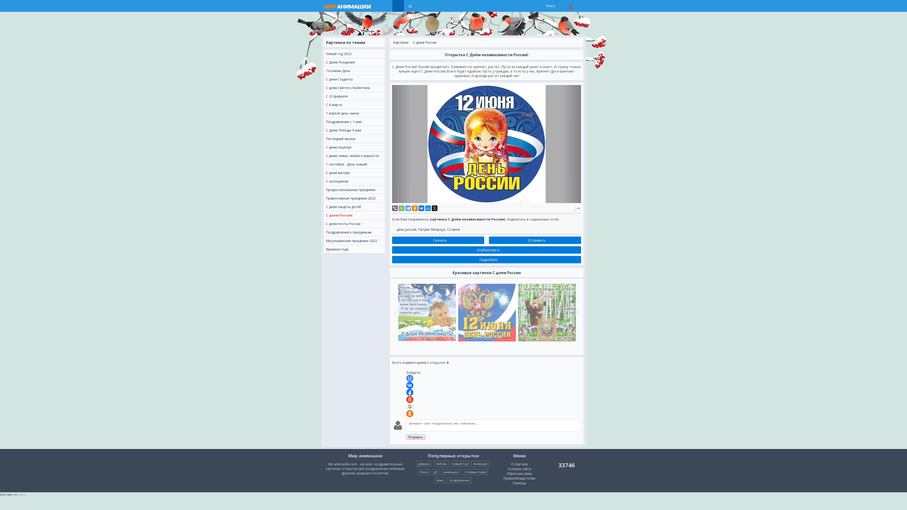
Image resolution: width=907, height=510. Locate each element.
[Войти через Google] (409, 406)
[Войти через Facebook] (409, 392)
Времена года (337, 249)
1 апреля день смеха (342, 113)
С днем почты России (343, 223)
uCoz (22, 494)
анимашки (450, 472)
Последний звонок (341, 138)
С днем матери (338, 172)
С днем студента (339, 79)
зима (439, 480)
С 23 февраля (337, 96)
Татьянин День (338, 70)
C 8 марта (334, 104)
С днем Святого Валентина (348, 87)
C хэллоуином (337, 181)
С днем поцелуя (338, 147)
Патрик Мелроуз (431, 229)
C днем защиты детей (343, 206)
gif (435, 472)
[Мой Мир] (428, 208)
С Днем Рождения (340, 62)
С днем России (339, 215)
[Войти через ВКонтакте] (409, 385)
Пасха (424, 472)
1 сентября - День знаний (346, 164)
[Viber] (395, 208)
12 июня (453, 229)
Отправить (415, 437)
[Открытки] (386, 6)
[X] (434, 208)
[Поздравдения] (422, 6)
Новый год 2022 (338, 53)
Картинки (400, 42)
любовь (441, 464)
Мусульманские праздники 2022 (351, 240)
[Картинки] (398, 6)
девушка (424, 464)
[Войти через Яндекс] (409, 399)
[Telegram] (408, 208)
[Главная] (352, 6)
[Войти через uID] (409, 378)
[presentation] (394, 312)
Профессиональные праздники (350, 189)
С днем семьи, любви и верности (352, 155)
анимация (480, 464)
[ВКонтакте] (421, 208)
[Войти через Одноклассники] (409, 413)
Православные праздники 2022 (351, 198)
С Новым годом (475, 472)
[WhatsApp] (401, 208)
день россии (406, 229)
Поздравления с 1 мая (344, 121)
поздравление (459, 480)
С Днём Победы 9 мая (343, 130)
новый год (460, 464)
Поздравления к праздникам (349, 232)
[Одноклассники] (415, 208)
